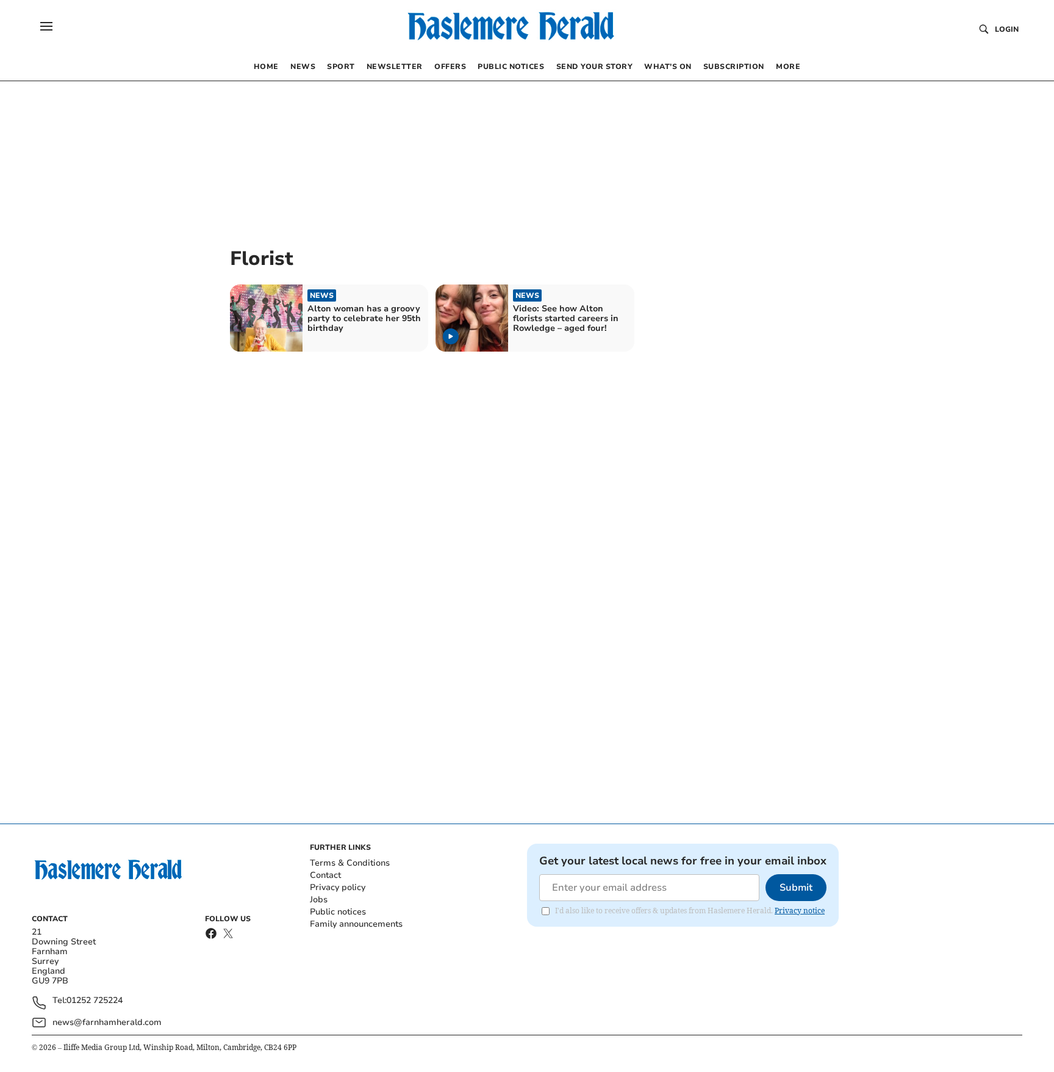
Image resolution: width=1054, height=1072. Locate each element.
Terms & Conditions (350, 863)
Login (1007, 29)
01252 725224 (94, 1001)
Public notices (338, 912)
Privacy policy (337, 887)
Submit (796, 887)
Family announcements (356, 924)
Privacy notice (800, 910)
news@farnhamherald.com (107, 1022)
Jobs (319, 899)
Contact (325, 875)
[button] (46, 26)
